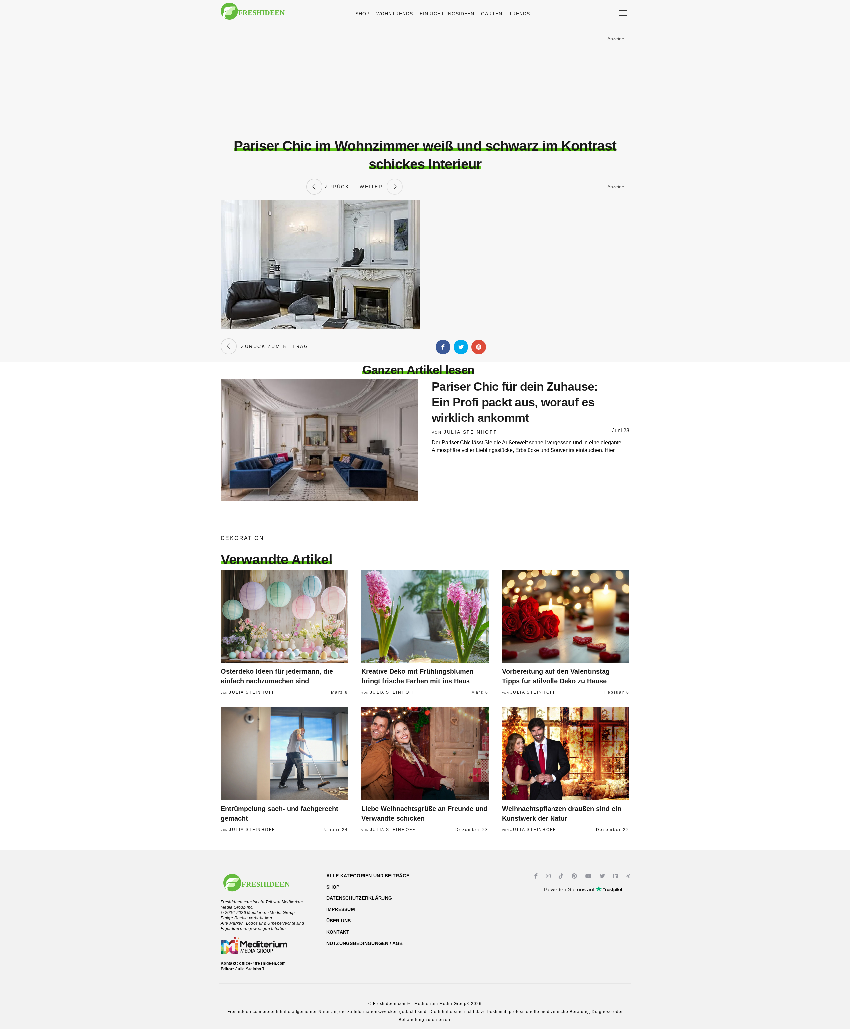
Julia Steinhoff (471, 432)
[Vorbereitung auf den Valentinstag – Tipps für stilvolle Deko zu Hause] (565, 616)
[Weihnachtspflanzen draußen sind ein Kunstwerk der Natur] (565, 753)
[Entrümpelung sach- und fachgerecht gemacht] (284, 753)
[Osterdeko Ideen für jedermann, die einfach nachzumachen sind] (284, 616)
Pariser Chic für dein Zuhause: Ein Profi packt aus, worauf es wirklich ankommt (515, 402)
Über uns (338, 920)
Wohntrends (394, 13)
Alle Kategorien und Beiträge (368, 875)
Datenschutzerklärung (359, 898)
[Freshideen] (253, 14)
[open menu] (623, 13)
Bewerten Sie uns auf (570, 889)
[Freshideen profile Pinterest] (575, 876)
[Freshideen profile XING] (629, 876)
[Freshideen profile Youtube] (589, 876)
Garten (491, 13)
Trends (519, 13)
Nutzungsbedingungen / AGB (364, 943)
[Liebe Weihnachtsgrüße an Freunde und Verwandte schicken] (424, 753)
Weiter (373, 186)
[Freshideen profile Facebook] (536, 876)
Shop (362, 13)
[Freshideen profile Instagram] (549, 876)
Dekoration (242, 538)
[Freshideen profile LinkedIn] (616, 876)
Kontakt (338, 932)
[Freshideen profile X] (603, 876)
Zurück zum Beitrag (272, 346)
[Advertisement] (425, 82)
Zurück (335, 186)
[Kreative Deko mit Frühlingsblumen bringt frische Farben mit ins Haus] (424, 616)
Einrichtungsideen (447, 13)
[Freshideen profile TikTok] (562, 876)
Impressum (340, 909)
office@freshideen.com (262, 963)
